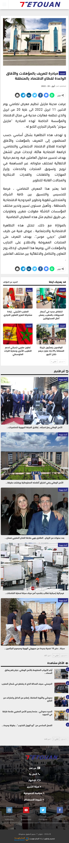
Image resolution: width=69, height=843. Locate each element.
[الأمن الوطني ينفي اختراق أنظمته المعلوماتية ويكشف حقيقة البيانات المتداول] (34, 456)
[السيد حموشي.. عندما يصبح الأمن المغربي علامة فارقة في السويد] (61, 715)
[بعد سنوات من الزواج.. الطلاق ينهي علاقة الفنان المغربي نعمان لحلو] (34, 511)
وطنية (29, 290)
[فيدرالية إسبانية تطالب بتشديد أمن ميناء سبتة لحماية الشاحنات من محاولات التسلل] (34, 566)
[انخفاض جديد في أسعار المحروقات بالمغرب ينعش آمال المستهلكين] (51, 298)
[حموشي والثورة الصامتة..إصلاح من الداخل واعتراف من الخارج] (61, 702)
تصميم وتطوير (49, 838)
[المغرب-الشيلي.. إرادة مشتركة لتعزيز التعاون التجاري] (18, 298)
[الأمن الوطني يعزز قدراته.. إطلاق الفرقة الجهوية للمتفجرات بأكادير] (34, 401)
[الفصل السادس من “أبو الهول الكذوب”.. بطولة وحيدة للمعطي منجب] (61, 729)
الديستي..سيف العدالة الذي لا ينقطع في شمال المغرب (27, 684)
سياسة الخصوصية (33, 793)
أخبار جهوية (63, 379)
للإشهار (32, 780)
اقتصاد (62, 73)
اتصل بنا (33, 774)
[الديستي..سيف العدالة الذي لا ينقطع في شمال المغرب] (61, 688)
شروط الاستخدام (33, 800)
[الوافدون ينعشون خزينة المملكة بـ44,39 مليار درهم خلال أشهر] (51, 334)
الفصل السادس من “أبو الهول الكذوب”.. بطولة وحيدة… (27, 725)
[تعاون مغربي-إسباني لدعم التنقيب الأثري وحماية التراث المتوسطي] (18, 334)
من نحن (32, 768)
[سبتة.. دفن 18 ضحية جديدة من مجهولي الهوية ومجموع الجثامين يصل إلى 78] (34, 622)
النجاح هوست (34, 838)
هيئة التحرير (33, 787)
